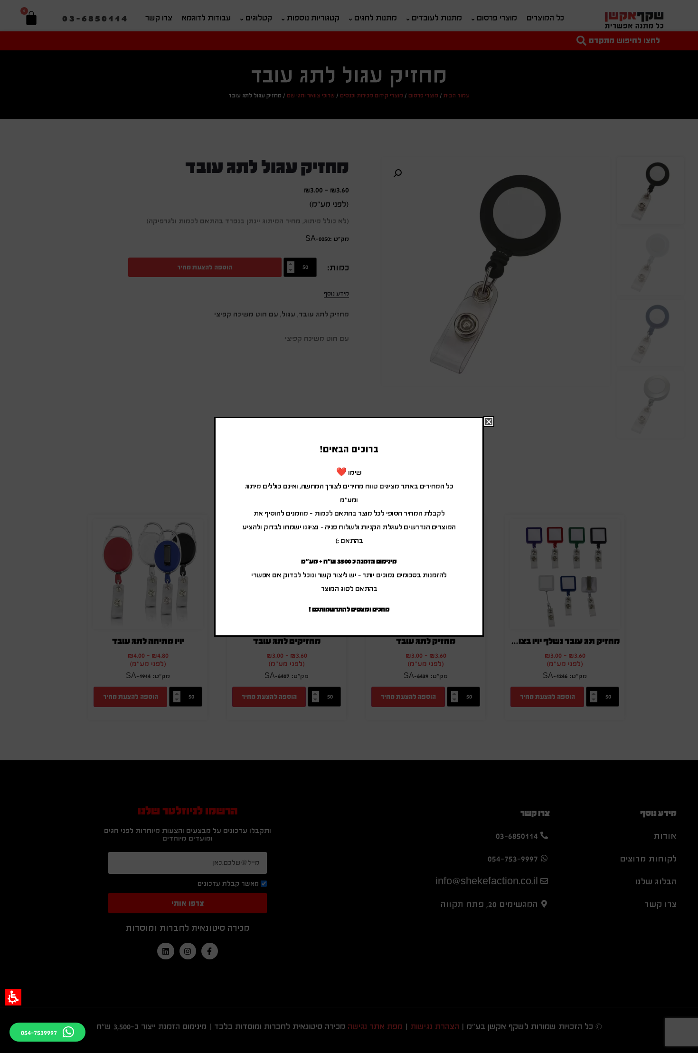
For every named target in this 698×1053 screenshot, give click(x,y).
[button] (13, 997)
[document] (349, 526)
